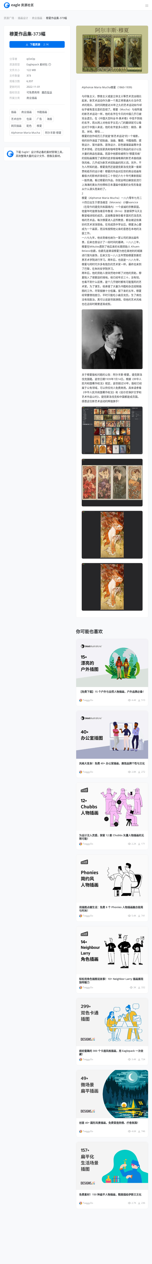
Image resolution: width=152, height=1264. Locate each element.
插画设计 (23, 18)
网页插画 (16, 125)
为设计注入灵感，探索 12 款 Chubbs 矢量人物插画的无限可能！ (111, 837)
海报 (49, 119)
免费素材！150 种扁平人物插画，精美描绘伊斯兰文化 (110, 1194)
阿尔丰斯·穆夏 (53, 132)
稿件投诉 (47, 92)
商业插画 (37, 18)
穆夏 (39, 125)
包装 (29, 119)
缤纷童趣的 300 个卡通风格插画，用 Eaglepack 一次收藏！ (111, 1052)
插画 (13, 112)
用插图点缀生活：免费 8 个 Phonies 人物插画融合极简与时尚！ (111, 909)
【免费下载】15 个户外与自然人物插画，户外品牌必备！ (112, 691)
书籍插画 (42, 112)
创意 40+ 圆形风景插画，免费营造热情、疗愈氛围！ (109, 1122)
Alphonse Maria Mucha (25, 132)
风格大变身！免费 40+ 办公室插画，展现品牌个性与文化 (112, 763)
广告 (39, 119)
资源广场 (9, 18)
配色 (29, 125)
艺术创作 (16, 119)
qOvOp (31, 59)
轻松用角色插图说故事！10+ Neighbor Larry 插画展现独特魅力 (111, 980)
